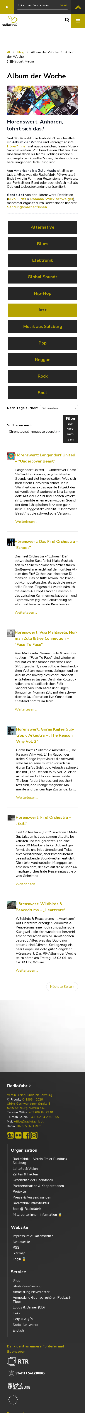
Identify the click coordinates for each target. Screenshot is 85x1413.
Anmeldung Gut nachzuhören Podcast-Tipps (42, 1299)
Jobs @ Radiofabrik (27, 1208)
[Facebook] (26, 1135)
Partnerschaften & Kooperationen (38, 1185)
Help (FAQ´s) (23, 1319)
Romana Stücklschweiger (51, 199)
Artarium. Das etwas (33, 5)
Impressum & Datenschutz (33, 1236)
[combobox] (59, 408)
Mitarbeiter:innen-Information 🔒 (37, 1214)
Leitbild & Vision (25, 1168)
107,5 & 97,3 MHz (28, 1126)
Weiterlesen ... (26, 521)
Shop (16, 1280)
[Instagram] (34, 1135)
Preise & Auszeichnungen (32, 1197)
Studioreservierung (27, 1286)
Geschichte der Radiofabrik (33, 1180)
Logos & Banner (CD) (29, 1307)
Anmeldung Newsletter (31, 1292)
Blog (20, 52)
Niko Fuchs (17, 199)
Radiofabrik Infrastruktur (31, 1203)
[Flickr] (18, 1135)
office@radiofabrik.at (28, 1122)
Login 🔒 (19, 1259)
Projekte (19, 1191)
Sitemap (19, 1253)
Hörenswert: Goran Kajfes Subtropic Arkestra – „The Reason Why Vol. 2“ (45, 735)
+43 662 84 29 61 (41, 1112)
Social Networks (25, 1324)
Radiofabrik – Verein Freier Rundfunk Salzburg (40, 1160)
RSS (16, 1247)
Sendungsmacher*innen (27, 207)
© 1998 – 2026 (32, 1100)
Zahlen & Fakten (25, 1174)
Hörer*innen (17, 146)
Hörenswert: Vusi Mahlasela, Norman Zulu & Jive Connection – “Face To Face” (46, 638)
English (18, 1330)
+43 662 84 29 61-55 (44, 1117)
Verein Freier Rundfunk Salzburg (29, 1095)
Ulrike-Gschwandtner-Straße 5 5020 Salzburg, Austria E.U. (28, 1106)
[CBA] (10, 1135)
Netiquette (21, 1241)
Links (16, 1313)
